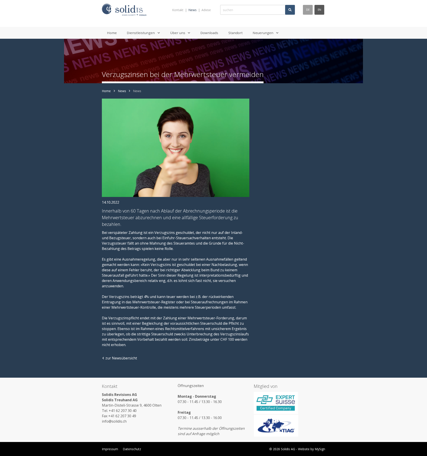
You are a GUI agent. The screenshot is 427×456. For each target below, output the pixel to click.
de (308, 10)
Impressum (110, 449)
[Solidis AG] (124, 10)
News (192, 10)
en (319, 10)
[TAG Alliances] (289, 426)
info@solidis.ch (114, 421)
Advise (206, 10)
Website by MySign (311, 449)
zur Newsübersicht (121, 358)
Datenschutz (132, 449)
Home (106, 91)
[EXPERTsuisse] (289, 403)
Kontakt (177, 10)
